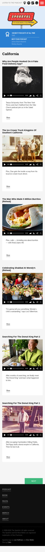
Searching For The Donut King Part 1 (21, 403)
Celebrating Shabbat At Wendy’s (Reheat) (18, 269)
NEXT (33, 481)
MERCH (5, 513)
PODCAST (6, 489)
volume (30, 95)
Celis (9, 542)
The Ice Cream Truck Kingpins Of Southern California (19, 131)
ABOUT (5, 519)
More (8, 117)
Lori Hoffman (18, 540)
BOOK (5, 495)
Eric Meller (30, 540)
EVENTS (5, 507)
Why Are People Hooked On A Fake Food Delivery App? (20, 62)
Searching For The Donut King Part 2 (21, 337)
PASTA (5, 501)
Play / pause (4, 95)
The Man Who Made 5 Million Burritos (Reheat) (21, 200)
